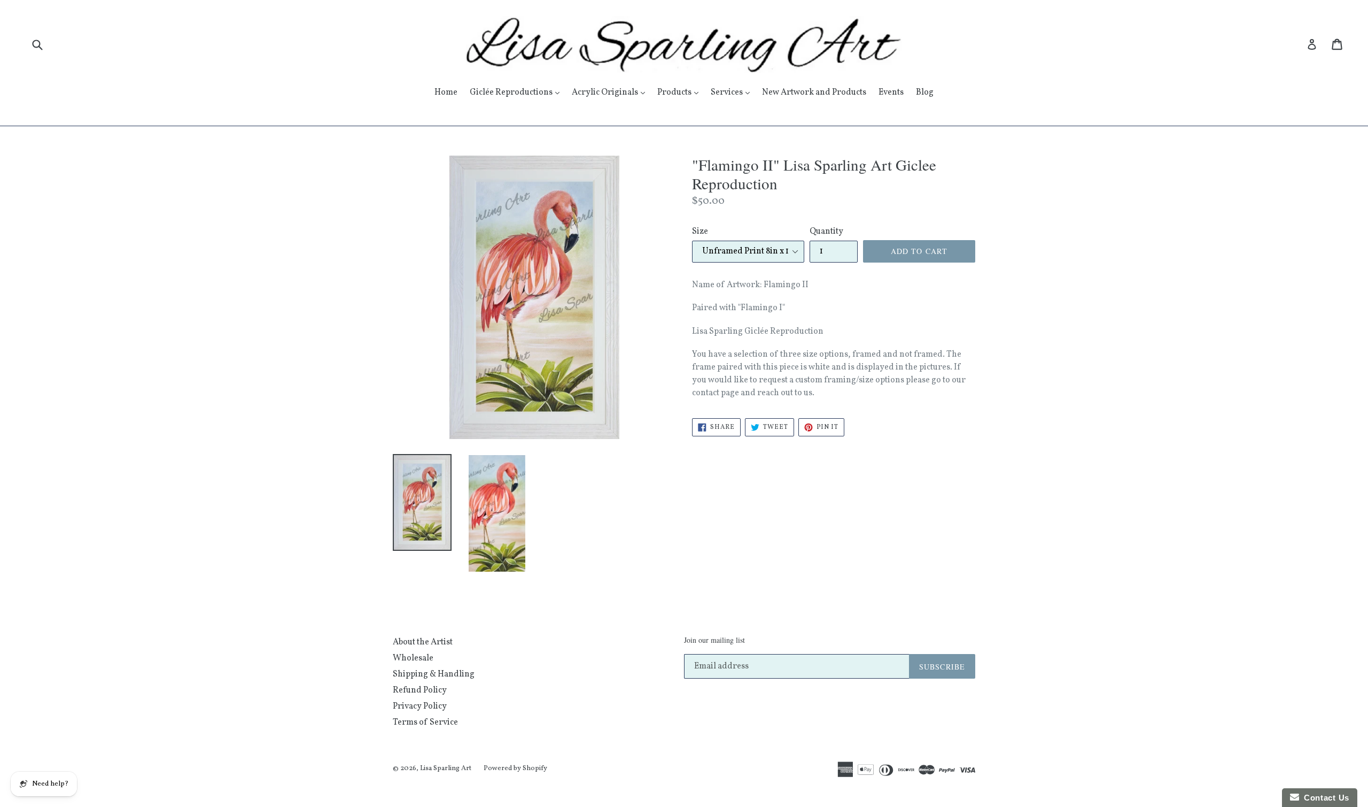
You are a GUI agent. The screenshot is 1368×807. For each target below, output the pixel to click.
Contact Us (1324, 797)
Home (445, 92)
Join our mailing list (714, 640)
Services (733, 92)
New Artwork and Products (814, 92)
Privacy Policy (420, 706)
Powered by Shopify (515, 768)
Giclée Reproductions (517, 92)
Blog (925, 92)
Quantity (826, 231)
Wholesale (413, 658)
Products (680, 92)
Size (700, 231)
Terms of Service (425, 722)
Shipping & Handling (434, 674)
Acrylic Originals (611, 92)
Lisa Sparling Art (445, 768)
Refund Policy (420, 690)
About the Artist (423, 642)
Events (891, 92)
